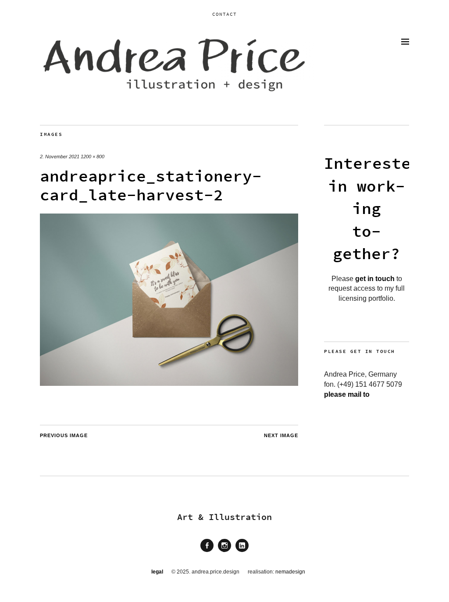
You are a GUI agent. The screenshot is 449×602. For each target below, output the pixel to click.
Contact (224, 14)
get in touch (375, 278)
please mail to (347, 394)
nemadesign (290, 572)
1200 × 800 (92, 156)
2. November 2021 (59, 156)
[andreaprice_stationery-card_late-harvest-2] (169, 383)
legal (157, 572)
